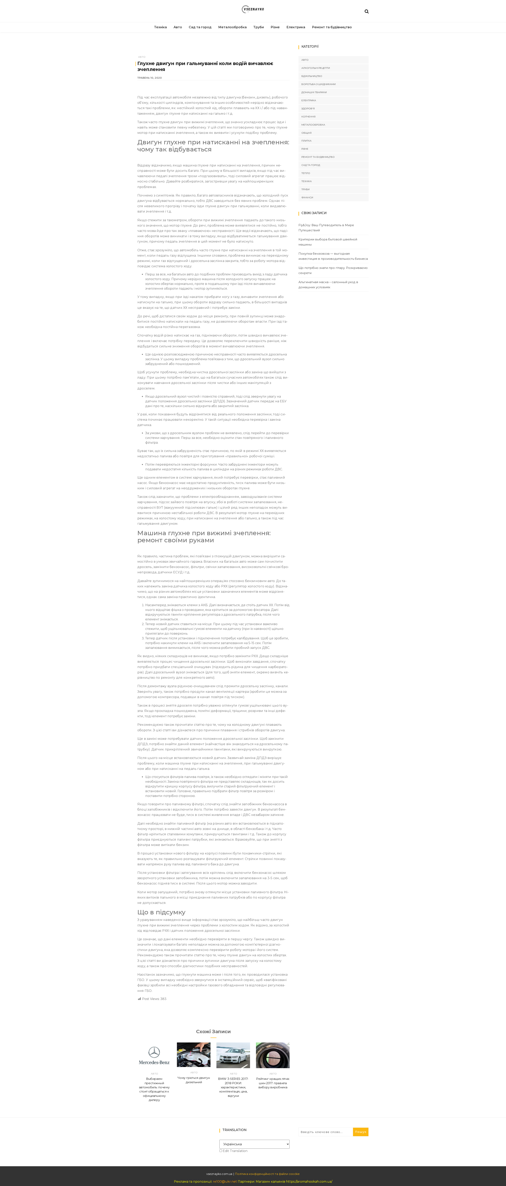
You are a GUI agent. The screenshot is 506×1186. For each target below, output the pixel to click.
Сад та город (200, 27)
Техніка (160, 27)
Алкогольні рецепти (315, 67)
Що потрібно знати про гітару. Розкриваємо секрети (333, 270)
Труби (258, 27)
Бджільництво (311, 76)
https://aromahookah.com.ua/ (309, 1181)
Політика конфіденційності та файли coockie (267, 1174)
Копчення (308, 116)
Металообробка (232, 27)
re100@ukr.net (225, 1181)
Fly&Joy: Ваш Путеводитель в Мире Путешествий (326, 227)
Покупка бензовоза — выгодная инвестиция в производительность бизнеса (333, 256)
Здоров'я (308, 108)
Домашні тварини (314, 92)
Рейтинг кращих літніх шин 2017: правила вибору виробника (272, 1083)
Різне (275, 27)
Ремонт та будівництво (332, 27)
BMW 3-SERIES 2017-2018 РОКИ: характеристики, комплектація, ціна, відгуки (233, 1087)
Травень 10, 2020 (149, 77)
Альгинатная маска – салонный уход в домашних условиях (328, 284)
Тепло (305, 173)
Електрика (295, 27)
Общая (306, 132)
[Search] (367, 11)
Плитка (306, 140)
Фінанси (307, 197)
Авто (178, 27)
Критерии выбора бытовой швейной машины (327, 241)
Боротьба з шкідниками (318, 84)
